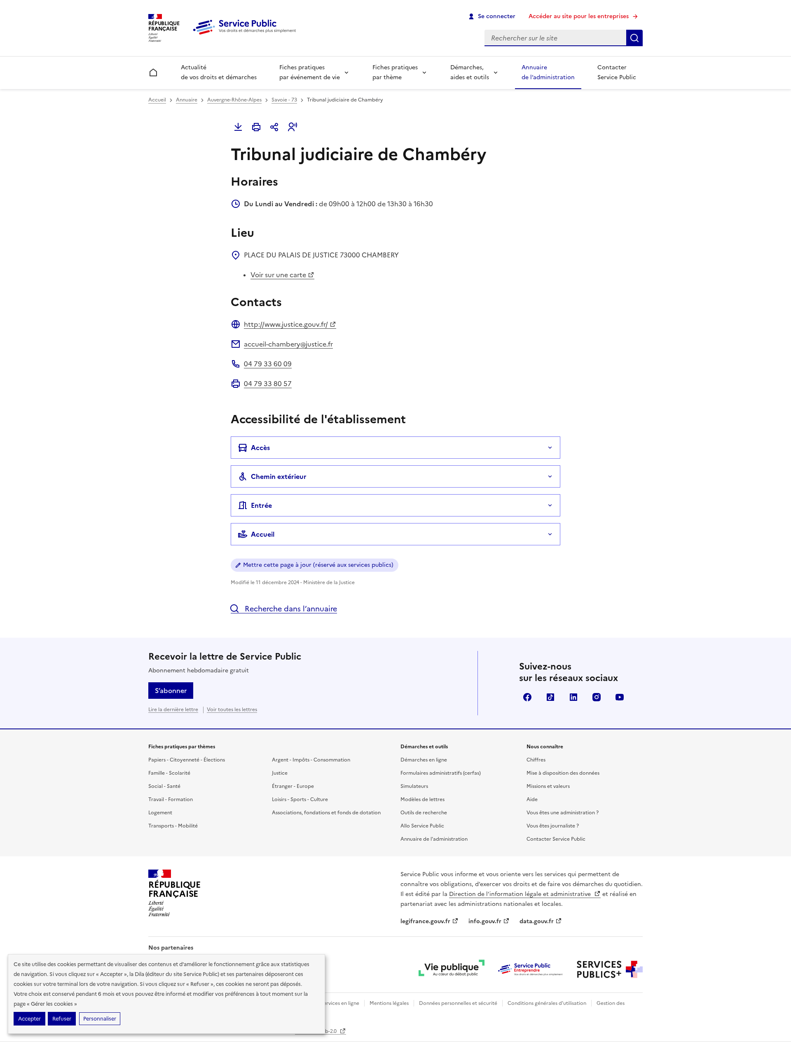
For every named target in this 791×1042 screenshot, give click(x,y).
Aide (532, 799)
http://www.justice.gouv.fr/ (286, 324)
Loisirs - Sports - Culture (300, 799)
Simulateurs (414, 786)
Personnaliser (99, 1019)
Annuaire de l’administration (548, 72)
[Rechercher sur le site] (634, 38)
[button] (292, 127)
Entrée (261, 505)
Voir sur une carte (278, 275)
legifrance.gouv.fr (425, 921)
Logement (160, 812)
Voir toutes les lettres (232, 709)
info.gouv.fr (484, 921)
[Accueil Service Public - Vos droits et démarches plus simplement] (246, 35)
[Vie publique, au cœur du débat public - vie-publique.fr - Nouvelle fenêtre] (451, 969)
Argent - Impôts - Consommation (311, 760)
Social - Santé (164, 786)
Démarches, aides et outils (469, 72)
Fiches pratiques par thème (395, 72)
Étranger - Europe (293, 786)
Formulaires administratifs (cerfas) (440, 773)
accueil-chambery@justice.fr (288, 344)
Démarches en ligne (423, 760)
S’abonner (171, 690)
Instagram (596, 697)
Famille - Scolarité (169, 773)
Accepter (29, 1019)
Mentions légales (389, 1003)
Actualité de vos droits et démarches (219, 72)
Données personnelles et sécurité (458, 1003)
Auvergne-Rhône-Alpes (234, 100)
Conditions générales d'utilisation (547, 1003)
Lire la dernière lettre (173, 709)
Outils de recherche (423, 812)
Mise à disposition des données (563, 773)
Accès (260, 448)
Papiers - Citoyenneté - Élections (186, 760)
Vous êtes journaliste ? (553, 826)
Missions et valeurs (548, 786)
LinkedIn (573, 697)
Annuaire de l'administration (434, 839)
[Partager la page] (274, 127)
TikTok (550, 697)
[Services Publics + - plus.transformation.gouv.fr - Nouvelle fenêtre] (610, 969)
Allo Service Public (422, 826)
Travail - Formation (170, 799)
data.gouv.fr (537, 921)
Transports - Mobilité (173, 826)
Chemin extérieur (279, 476)
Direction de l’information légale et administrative (520, 894)
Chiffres (536, 760)
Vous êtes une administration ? (563, 812)
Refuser (61, 1019)
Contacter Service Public (616, 72)
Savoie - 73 (284, 100)
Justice (280, 773)
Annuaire (186, 100)
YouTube (619, 697)
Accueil (157, 100)
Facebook (527, 697)
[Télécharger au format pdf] (238, 127)
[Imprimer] (256, 127)
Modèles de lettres (422, 799)
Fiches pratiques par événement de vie (309, 72)
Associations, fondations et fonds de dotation (326, 812)
